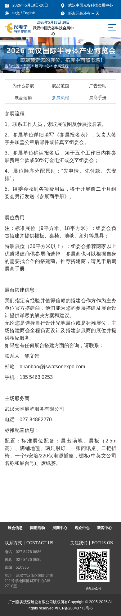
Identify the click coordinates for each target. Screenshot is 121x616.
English (29, 13)
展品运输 (23, 97)
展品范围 (60, 85)
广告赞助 (97, 85)
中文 (16, 13)
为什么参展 (23, 85)
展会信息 (15, 528)
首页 (27, 66)
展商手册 (97, 97)
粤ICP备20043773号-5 (74, 608)
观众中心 (82, 528)
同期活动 (37, 528)
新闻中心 (104, 528)
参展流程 (61, 66)
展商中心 (42, 66)
